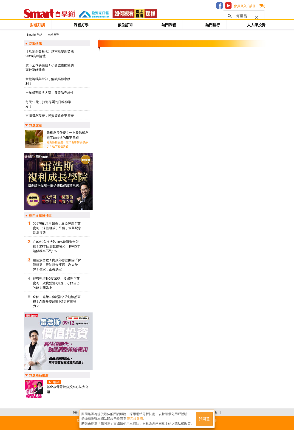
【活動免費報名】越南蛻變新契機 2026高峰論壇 (49, 53)
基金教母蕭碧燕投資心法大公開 (67, 389)
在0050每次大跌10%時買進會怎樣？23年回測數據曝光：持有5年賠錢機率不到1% (56, 246)
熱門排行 (212, 24)
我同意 (204, 419)
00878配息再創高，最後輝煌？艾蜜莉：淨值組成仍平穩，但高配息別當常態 (57, 228)
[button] (256, 16)
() (263, 5)
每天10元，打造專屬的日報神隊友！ (48, 104)
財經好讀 (37, 24)
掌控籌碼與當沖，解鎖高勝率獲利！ (48, 81)
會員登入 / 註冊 (245, 5)
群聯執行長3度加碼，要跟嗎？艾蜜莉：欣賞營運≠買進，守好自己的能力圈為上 (56, 283)
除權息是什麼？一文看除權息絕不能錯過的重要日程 (67, 135)
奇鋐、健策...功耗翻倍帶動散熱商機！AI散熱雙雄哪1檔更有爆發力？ (57, 301)
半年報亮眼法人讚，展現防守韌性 (49, 92)
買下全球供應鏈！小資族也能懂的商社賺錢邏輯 (49, 67)
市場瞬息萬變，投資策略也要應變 (49, 115)
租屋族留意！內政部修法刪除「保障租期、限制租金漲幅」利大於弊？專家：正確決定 (57, 264)
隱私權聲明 (135, 419)
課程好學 (81, 24)
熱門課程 (168, 24)
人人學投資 (256, 24)
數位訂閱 (125, 24)
